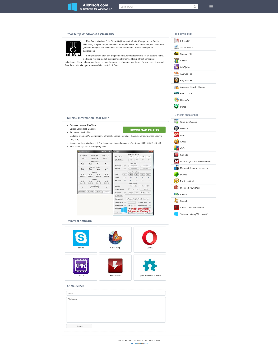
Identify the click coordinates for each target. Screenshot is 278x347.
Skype (81, 248)
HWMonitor (115, 275)
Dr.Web (183, 175)
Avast (183, 142)
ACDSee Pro (186, 74)
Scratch (183, 201)
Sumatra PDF (186, 54)
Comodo (184, 155)
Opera (150, 248)
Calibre (183, 60)
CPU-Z (81, 275)
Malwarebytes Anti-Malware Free (195, 161)
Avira (182, 135)
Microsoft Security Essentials (194, 168)
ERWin (183, 194)
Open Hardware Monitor (150, 275)
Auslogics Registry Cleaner (192, 87)
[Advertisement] (139, 21)
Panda (183, 107)
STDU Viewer (186, 47)
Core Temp (115, 248)
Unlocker (184, 128)
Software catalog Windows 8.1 (194, 214)
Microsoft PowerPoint (190, 188)
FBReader (185, 41)
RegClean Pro (186, 80)
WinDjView (185, 67)
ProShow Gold (187, 181)
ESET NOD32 (186, 93)
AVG (182, 148)
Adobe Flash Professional (192, 207)
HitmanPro (185, 100)
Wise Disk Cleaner (188, 122)
